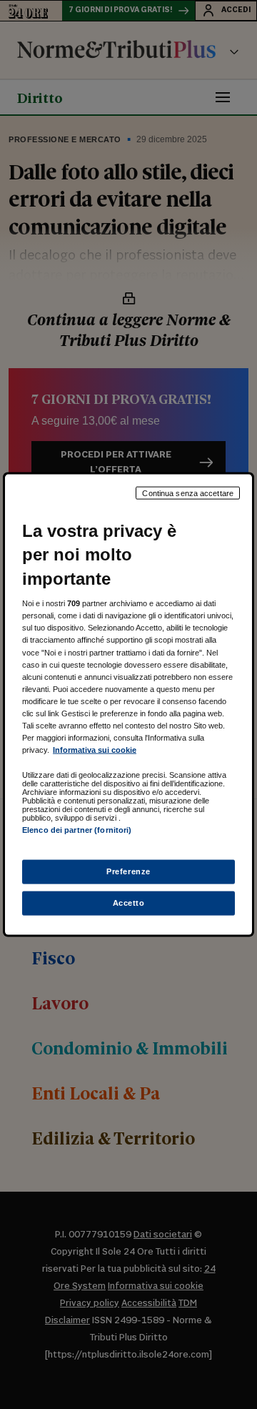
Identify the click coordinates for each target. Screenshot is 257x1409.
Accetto (129, 903)
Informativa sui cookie (94, 750)
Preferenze (128, 871)
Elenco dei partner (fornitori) (76, 830)
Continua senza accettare (187, 492)
